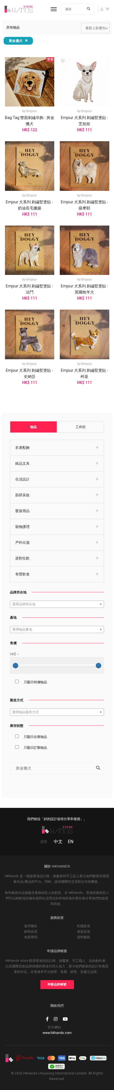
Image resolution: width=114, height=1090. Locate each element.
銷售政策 (30, 932)
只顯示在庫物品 (35, 737)
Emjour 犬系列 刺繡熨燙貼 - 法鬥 (29, 289)
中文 (58, 841)
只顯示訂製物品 (35, 748)
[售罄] (30, 82)
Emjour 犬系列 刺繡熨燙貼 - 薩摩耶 (84, 205)
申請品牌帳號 (57, 984)
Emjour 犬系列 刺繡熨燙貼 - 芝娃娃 (84, 120)
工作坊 (81, 427)
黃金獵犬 (16, 41)
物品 (33, 427)
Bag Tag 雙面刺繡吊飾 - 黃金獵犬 (29, 120)
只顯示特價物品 (35, 682)
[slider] (15, 665)
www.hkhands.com (57, 1033)
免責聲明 (30, 937)
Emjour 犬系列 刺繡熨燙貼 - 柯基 (84, 373)
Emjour (31, 111)
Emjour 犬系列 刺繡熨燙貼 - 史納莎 (29, 373)
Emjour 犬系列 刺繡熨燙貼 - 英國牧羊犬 (84, 289)
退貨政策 (83, 932)
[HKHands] (18, 9)
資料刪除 (83, 937)
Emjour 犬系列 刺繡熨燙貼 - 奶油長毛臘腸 (29, 205)
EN (70, 841)
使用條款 (30, 926)
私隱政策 (83, 926)
